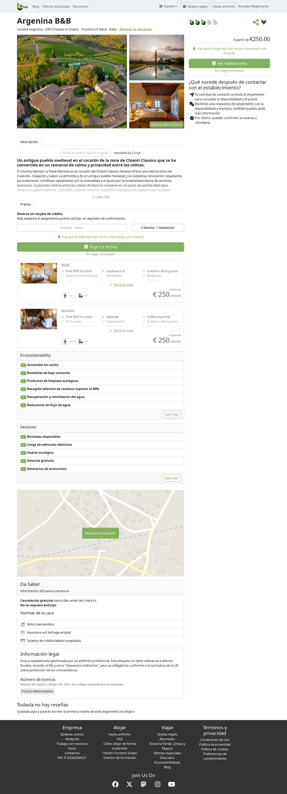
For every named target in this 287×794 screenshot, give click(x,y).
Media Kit (72, 739)
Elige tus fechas (103, 247)
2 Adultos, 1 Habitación (158, 228)
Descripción (29, 142)
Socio (72, 748)
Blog (36, 6)
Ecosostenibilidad (167, 762)
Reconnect (80, 6)
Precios (25, 204)
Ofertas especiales (56, 6)
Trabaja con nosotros (72, 744)
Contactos (72, 753)
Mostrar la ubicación (136, 29)
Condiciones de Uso (214, 740)
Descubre (167, 758)
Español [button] (169, 6)
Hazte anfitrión (224, 6)
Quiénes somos (72, 734)
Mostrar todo (124, 284)
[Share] (256, 23)
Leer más (103, 197)
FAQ (120, 739)
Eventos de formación (119, 758)
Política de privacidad (215, 744)
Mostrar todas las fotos (167, 124)
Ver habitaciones (231, 63)
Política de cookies (214, 749)
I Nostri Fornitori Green (119, 753)
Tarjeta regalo (197, 6)
